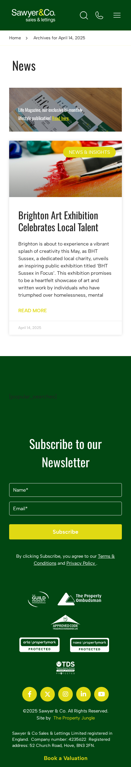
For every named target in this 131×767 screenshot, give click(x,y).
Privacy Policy (81, 563)
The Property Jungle (74, 718)
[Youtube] (101, 694)
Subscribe (65, 531)
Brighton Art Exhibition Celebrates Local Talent (58, 221)
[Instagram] (65, 694)
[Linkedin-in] (83, 694)
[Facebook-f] (29, 694)
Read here (60, 118)
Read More (32, 310)
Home (15, 38)
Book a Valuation (65, 758)
